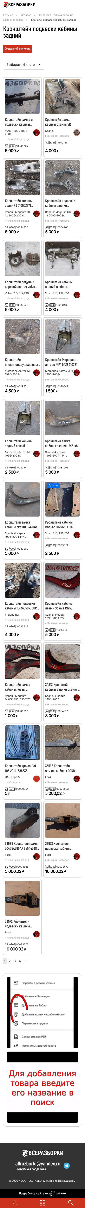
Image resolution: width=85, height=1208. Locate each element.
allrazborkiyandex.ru (37, 1163)
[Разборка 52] (36, 132)
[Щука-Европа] (76, 132)
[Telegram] (67, 1166)
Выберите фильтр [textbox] (20, 64)
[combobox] (24, 64)
